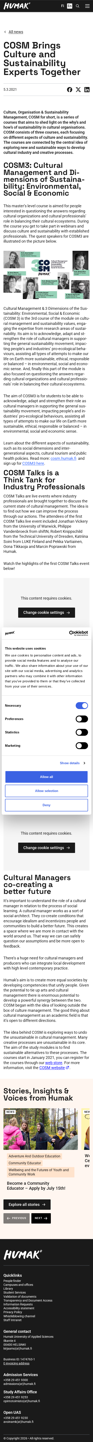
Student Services (14, 1292)
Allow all (46, 777)
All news (16, 32)
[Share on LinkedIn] (87, 89)
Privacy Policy (12, 1312)
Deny (46, 805)
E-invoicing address (16, 1363)
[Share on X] (78, 89)
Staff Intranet (12, 1320)
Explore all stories (24, 1204)
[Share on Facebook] (69, 89)
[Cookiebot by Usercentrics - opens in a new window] (69, 633)
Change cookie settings (43, 612)
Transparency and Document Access (27, 1300)
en (70, 6)
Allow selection (46, 791)
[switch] (82, 719)
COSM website (52, 1067)
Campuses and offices (18, 1284)
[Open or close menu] (87, 6)
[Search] (77, 6)
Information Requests (18, 1304)
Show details (70, 763)
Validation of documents (19, 1296)
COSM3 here (33, 463)
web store (53, 1062)
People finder (12, 1281)
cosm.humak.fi (63, 458)
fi (62, 6)
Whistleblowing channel (19, 1316)
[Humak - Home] (16, 6)
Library (8, 1288)
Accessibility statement (18, 1308)
